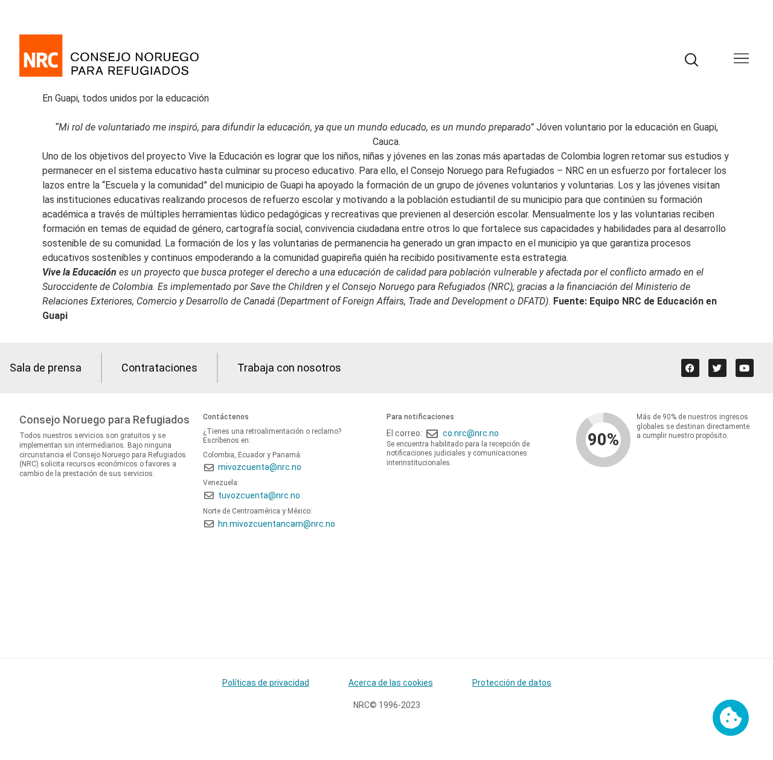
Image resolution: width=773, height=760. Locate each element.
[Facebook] (690, 368)
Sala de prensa (46, 367)
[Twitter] (717, 368)
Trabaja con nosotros (289, 367)
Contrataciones (159, 367)
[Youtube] (745, 368)
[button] (741, 59)
